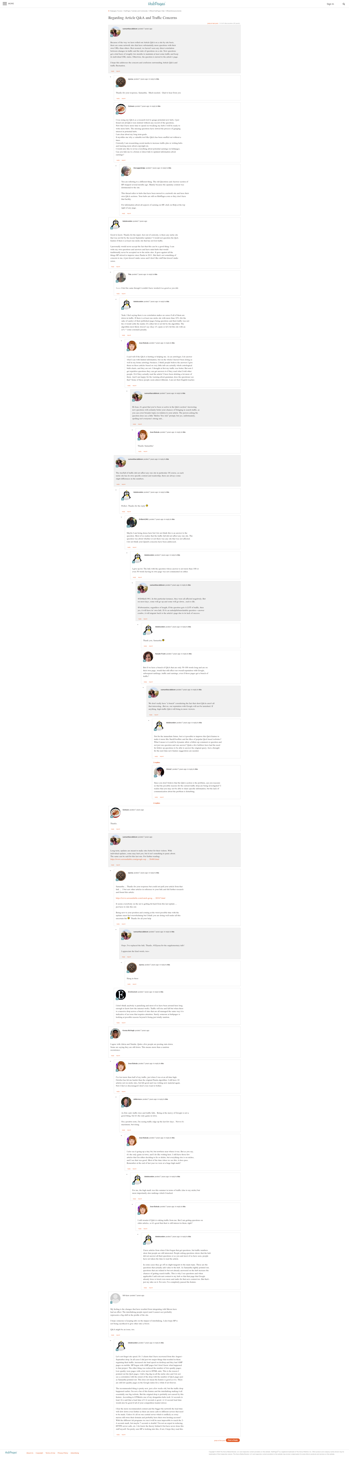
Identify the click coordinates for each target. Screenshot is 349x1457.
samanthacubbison (130, 29)
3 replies (156, 762)
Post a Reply (233, 1440)
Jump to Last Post (212, 23)
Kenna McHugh (128, 1030)
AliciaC (169, 769)
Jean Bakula (144, 343)
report (118, 71)
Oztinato (131, 106)
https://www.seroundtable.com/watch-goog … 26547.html (140, 898)
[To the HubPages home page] (11, 1452)
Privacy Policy (63, 1453)
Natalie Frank (160, 654)
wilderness (137, 1099)
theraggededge (139, 168)
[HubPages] (157, 4)
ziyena (130, 79)
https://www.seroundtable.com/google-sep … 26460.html (134, 859)
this (157, 79)
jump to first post (219, 1440)
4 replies (156, 803)
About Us (29, 1453)
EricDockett (132, 992)
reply (112, 71)
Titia (129, 274)
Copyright (39, 1453)
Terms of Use (50, 1453)
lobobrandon (127, 221)
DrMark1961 (144, 519)
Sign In (330, 4)
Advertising (75, 1453)
